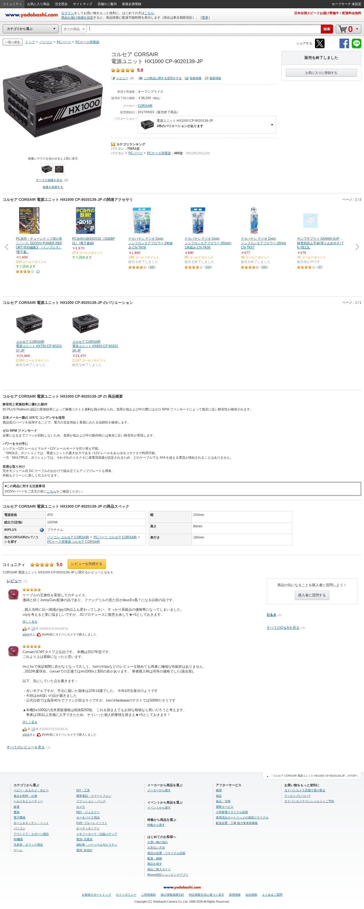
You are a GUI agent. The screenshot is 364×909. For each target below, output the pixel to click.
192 (151, 266)
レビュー (122, 78)
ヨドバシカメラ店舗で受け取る (304, 790)
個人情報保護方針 (172, 894)
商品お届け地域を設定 (77, 17)
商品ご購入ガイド (159, 869)
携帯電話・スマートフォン (93, 795)
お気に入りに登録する (321, 73)
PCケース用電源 (159, 153)
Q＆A (271, 615)
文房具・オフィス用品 (28, 844)
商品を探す (154, 863)
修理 (219, 790)
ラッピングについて (297, 795)
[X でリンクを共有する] (320, 47)
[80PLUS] (42, 530)
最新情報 (215, 78)
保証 (219, 795)
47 (319, 266)
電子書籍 (19, 817)
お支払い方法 (156, 847)
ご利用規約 (148, 894)
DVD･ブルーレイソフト (91, 823)
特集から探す (156, 824)
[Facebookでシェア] (344, 47)
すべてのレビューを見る (26, 747)
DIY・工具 (83, 790)
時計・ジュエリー (88, 812)
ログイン (67, 13)
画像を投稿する (53, 187)
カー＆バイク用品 (88, 817)
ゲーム (18, 850)
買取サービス (224, 806)
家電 (16, 806)
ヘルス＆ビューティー (28, 801)
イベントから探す (159, 807)
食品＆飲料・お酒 (25, 795)
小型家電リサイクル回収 (232, 812)
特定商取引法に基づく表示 (206, 894)
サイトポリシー (126, 894)
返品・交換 (223, 801)
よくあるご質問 (272, 894)
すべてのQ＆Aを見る (283, 628)
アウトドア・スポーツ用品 (31, 833)
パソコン (117, 148)
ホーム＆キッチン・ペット (31, 823)
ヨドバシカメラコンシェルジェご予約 (309, 801)
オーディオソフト (88, 828)
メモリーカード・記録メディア (96, 833)
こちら (149, 13)
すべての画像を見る (49, 180)
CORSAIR (145, 106)
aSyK (26, 634)
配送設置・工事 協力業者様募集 (237, 823)
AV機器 (18, 839)
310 (208, 266)
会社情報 (251, 894)
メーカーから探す (159, 790)
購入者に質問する (312, 595)
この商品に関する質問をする (163, 78)
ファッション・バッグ (91, 801)
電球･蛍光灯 (84, 850)
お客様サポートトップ (96, 894)
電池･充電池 (84, 839)
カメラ (80, 806)
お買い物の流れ (157, 842)
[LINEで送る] (356, 47)
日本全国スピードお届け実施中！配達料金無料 (327, 13)
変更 (205, 17)
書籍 (16, 812)
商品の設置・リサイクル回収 (166, 853)
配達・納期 (154, 858)
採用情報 (235, 894)
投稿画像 (195, 78)
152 (264, 266)
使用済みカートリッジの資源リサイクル (242, 817)
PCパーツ (135, 153)
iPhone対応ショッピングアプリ (167, 874)
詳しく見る (30, 621)
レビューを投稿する (86, 564)
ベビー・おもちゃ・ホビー (31, 790)
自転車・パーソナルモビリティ (96, 844)
